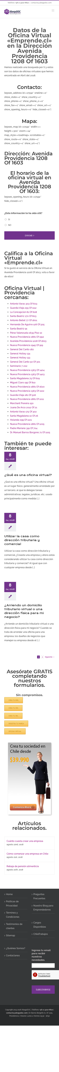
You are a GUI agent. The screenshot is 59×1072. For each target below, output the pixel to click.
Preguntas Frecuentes (39, 896)
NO (9, 225)
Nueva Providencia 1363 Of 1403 (27, 374)
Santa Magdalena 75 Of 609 (25, 378)
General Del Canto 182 (22, 349)
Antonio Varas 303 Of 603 (23, 303)
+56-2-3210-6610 (22, 3)
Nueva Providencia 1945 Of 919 (26, 345)
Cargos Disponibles (39, 924)
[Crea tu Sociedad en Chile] (29, 743)
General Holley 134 (20, 353)
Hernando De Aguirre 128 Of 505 (27, 324)
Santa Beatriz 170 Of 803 (23, 316)
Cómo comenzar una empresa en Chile (27, 853)
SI (9, 219)
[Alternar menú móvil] (53, 10)
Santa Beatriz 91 (18, 328)
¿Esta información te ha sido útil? (23, 213)
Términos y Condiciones (12, 914)
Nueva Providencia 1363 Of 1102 (27, 391)
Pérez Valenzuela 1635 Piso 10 (26, 332)
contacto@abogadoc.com (41, 3)
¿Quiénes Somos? (15, 948)
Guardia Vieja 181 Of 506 (23, 395)
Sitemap (10, 935)
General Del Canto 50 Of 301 (25, 361)
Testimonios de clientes (14, 926)
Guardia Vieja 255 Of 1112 (23, 308)
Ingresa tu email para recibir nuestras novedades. (41, 955)
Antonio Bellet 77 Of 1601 (23, 320)
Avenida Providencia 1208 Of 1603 (28, 341)
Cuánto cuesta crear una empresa (25, 841)
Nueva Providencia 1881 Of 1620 (27, 386)
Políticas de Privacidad (12, 903)
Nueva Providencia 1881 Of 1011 (27, 399)
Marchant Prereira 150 (22, 403)
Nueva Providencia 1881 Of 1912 (27, 336)
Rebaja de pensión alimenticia (23, 866)
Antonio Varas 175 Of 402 (23, 411)
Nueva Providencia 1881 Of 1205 (27, 424)
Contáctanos (13, 955)
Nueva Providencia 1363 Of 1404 (27, 370)
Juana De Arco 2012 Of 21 (23, 407)
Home (9, 894)
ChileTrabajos (40, 934)
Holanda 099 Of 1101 (21, 419)
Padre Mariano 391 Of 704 (23, 428)
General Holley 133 (20, 357)
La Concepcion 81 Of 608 (23, 312)
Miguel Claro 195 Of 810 (23, 382)
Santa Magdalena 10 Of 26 (24, 415)
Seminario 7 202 (18, 366)
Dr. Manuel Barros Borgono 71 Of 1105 (30, 432)
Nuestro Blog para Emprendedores (43, 907)
